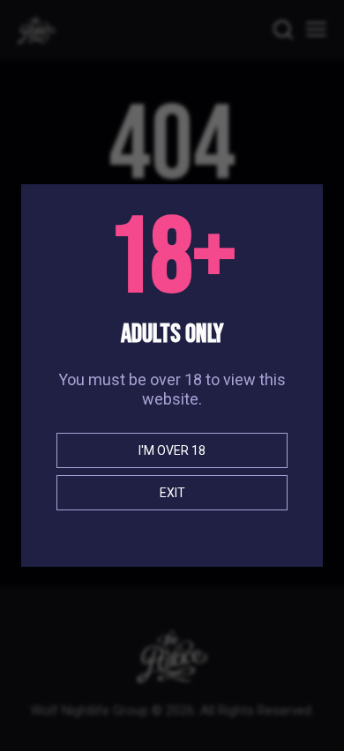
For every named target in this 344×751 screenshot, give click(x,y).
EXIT (172, 493)
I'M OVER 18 (172, 450)
